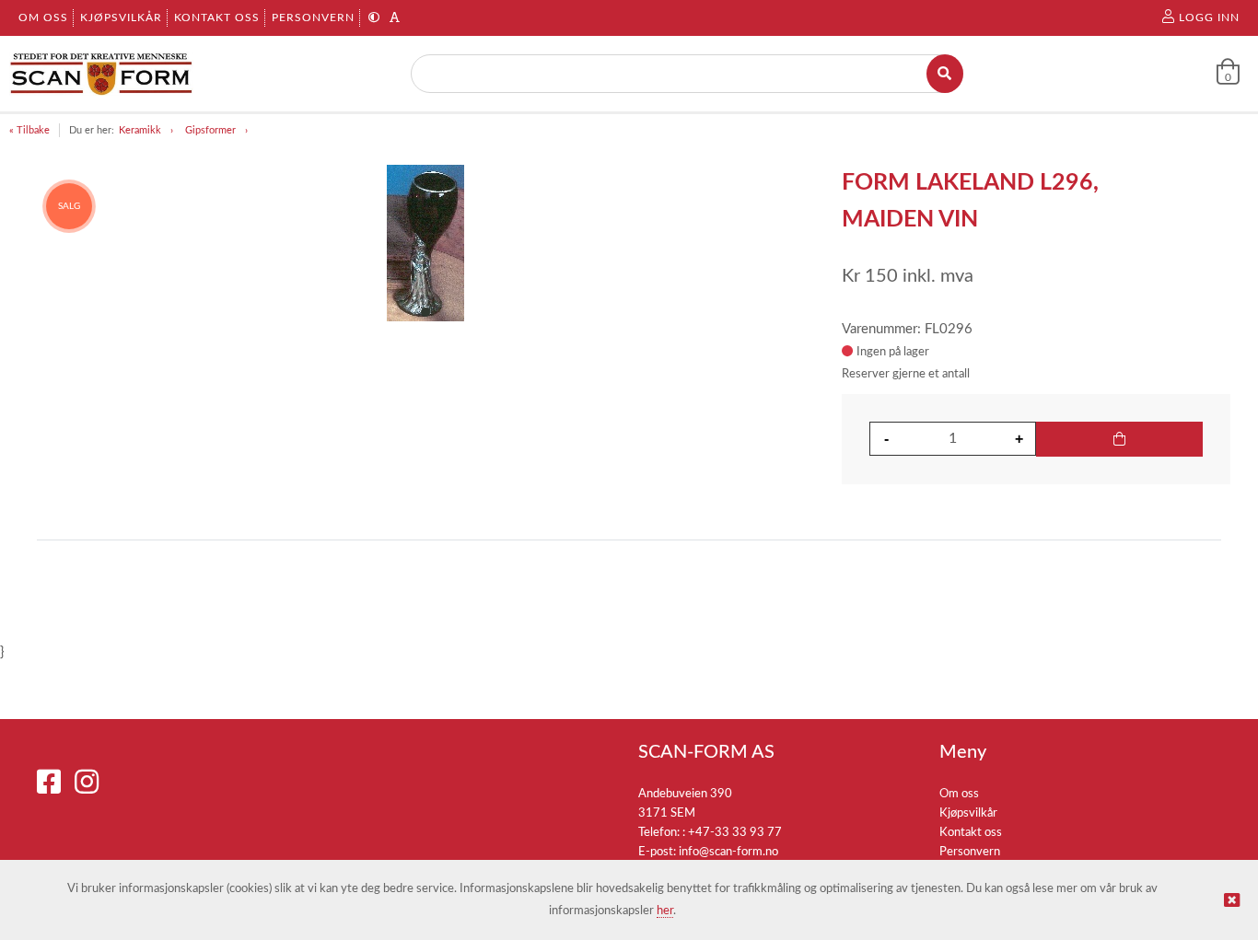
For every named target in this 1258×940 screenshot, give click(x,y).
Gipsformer (210, 130)
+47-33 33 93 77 (735, 833)
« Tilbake (29, 130)
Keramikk (140, 130)
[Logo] (101, 74)
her (665, 911)
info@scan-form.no (728, 852)
